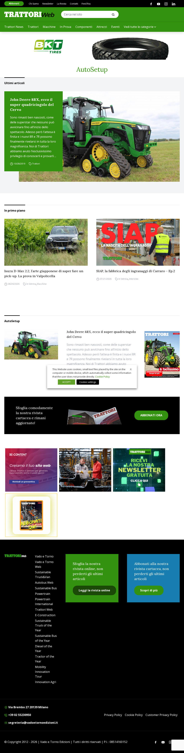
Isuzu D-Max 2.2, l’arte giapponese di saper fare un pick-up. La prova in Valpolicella (43, 273)
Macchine (49, 27)
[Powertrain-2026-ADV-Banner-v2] (85, 470)
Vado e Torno (44, 556)
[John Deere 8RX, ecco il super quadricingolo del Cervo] (99, 136)
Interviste (133, 278)
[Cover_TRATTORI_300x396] (162, 354)
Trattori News (13, 27)
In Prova (65, 27)
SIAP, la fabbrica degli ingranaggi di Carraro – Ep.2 (135, 271)
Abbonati (14, 3)
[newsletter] (139, 470)
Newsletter (47, 3)
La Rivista (61, 3)
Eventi (115, 27)
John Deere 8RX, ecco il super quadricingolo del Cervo (32, 104)
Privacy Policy (113, 715)
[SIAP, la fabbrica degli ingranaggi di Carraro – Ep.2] (138, 242)
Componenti (83, 27)
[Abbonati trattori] (31, 515)
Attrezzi (101, 27)
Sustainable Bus (46, 588)
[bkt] (92, 46)
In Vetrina (31, 283)
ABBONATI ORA (151, 415)
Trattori (33, 27)
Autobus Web (44, 583)
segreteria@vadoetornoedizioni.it (33, 723)
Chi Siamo (34, 3)
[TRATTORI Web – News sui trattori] (29, 14)
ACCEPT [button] (66, 382)
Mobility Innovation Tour (42, 672)
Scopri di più (149, 590)
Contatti (74, 3)
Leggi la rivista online (94, 590)
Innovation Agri (45, 682)
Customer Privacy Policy (162, 715)
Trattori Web (44, 610)
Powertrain (42, 594)
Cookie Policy (134, 715)
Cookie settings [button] (87, 382)
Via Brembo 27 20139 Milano (28, 707)
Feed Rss (86, 3)
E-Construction (45, 615)
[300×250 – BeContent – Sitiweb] (31, 470)
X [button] (131, 369)
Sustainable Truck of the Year (43, 625)
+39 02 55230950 (19, 715)
